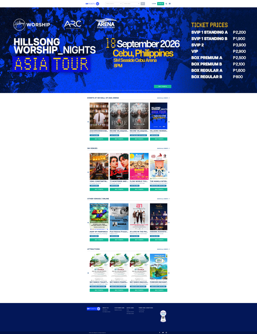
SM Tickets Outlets (130, 313)
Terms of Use (141, 311)
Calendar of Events (130, 311)
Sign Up (160, 3)
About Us (106, 307)
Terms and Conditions (146, 307)
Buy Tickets (163, 86)
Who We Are (105, 309)
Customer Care (119, 307)
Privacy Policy (141, 309)
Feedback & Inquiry (118, 309)
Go (143, 3)
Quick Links (130, 307)
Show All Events (163, 97)
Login (154, 3)
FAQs (128, 309)
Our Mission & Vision (106, 311)
